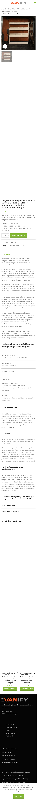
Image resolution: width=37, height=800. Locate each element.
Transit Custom (23, 9)
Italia (7, 730)
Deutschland (10, 724)
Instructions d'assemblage (9, 749)
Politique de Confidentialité (10, 762)
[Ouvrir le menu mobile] (2, 3)
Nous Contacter (6, 752)
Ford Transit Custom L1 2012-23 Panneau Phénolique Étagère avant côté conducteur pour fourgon (27, 678)
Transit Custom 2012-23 (9, 11)
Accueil (3, 9)
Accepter (18, 796)
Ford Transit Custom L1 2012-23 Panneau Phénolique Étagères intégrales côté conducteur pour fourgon (10, 678)
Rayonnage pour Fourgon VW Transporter (14, 782)
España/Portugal (11, 727)
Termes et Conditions (8, 759)
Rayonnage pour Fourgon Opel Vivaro (13, 775)
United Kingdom (11, 733)
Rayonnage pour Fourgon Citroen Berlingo (15, 779)
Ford (14, 9)
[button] (3, 33)
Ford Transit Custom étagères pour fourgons (15, 772)
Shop (9, 9)
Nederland (9, 736)
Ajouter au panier (18, 235)
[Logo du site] (18, 3)
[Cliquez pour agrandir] (5, 46)
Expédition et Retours (8, 756)
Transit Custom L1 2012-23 (10, 13)
